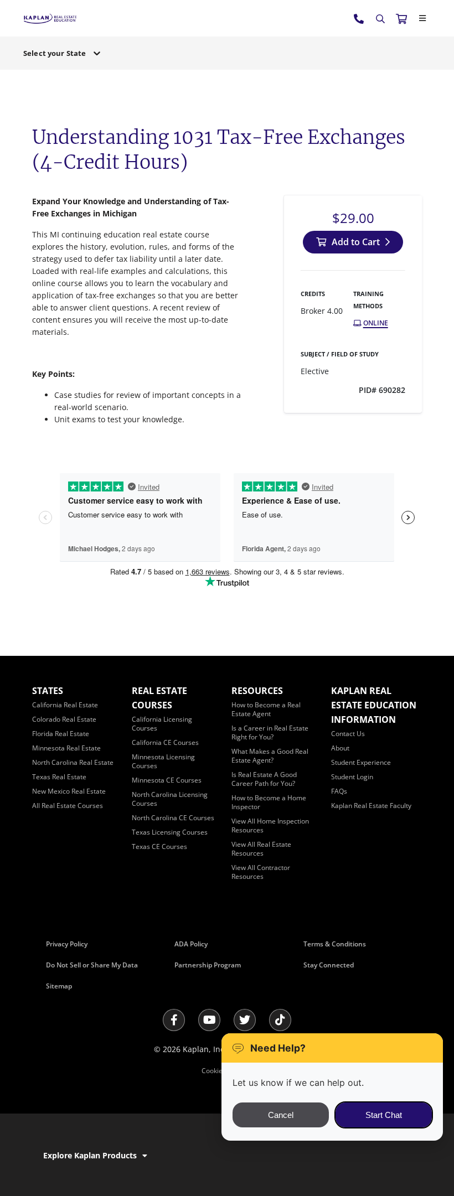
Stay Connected (328, 965)
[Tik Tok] (280, 1020)
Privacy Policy (66, 944)
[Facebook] (174, 1020)
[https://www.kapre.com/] (50, 18)
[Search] (380, 18)
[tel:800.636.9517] (359, 18)
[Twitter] (245, 1020)
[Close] (422, 18)
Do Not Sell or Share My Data (92, 965)
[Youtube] (209, 1020)
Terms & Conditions (334, 944)
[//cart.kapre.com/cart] (401, 18)
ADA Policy (191, 944)
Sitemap (59, 986)
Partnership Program (207, 965)
